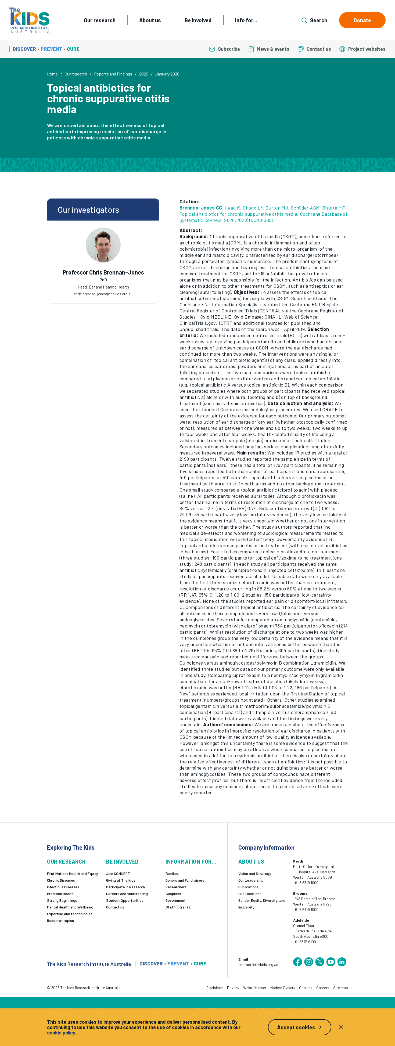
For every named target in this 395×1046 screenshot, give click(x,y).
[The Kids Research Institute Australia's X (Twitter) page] (319, 961)
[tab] (103, 278)
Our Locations (249, 893)
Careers (322, 987)
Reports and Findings (113, 73)
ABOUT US (251, 862)
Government (176, 900)
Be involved (198, 20)
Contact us (115, 907)
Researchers (176, 887)
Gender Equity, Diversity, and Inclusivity (261, 903)
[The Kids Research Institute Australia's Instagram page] (308, 961)
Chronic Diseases (61, 880)
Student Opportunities (124, 900)
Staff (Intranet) (178, 907)
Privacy (233, 987)
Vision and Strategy (254, 873)
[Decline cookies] (341, 1027)
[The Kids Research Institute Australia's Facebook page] (297, 961)
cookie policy (61, 1033)
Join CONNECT (118, 873)
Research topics (60, 920)
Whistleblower (254, 987)
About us (150, 20)
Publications (248, 887)
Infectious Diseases (63, 887)
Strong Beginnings (62, 900)
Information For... (191, 862)
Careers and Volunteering (127, 893)
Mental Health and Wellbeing (70, 907)
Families (172, 873)
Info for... (246, 20)
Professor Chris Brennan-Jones (103, 272)
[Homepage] (29, 20)
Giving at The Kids (120, 880)
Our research (100, 20)
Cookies (305, 987)
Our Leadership (251, 880)
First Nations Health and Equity (72, 873)
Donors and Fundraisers (185, 880)
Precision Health (60, 893)
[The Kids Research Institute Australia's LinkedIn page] (341, 961)
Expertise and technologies (69, 913)
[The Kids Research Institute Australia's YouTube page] (330, 961)
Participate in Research (125, 887)
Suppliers (173, 893)
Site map (340, 987)
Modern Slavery (282, 987)
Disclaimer (214, 987)
